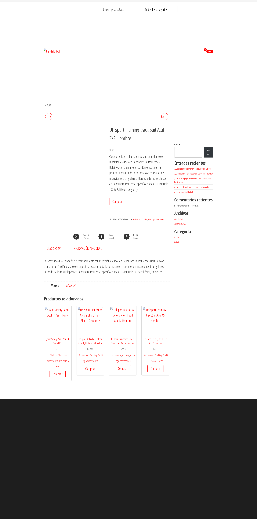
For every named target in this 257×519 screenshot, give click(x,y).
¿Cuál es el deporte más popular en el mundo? (191, 187)
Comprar (117, 201)
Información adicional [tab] (87, 248)
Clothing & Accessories (156, 219)
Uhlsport (70, 285)
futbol (176, 242)
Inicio (47, 105)
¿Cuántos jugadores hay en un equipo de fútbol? (192, 168)
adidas (176, 237)
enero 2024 (178, 218)
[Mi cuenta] (199, 51)
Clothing (144, 219)
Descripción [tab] (54, 248)
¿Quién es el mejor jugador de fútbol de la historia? (193, 173)
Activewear (137, 219)
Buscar (177, 144)
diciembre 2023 (180, 223)
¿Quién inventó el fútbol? (183, 191)
